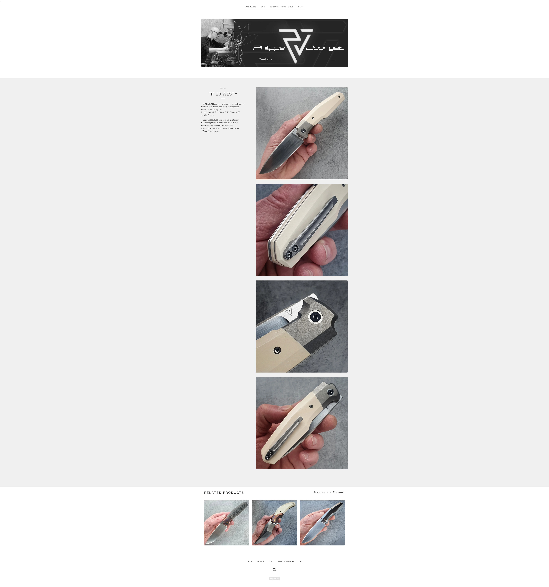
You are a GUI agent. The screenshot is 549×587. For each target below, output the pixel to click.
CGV (263, 7)
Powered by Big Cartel (274, 578)
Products (251, 7)
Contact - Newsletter (281, 7)
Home (249, 561)
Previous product (321, 492)
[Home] (274, 43)
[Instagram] (274, 569)
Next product (338, 492)
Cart (300, 7)
